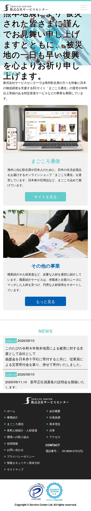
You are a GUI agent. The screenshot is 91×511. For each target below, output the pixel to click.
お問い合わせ (15, 450)
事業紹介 (12, 417)
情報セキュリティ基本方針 (23, 463)
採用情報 (12, 443)
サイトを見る (45, 196)
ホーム (11, 411)
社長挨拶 (54, 417)
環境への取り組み (18, 437)
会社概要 (54, 411)
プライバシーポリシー (20, 456)
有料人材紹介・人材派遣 (22, 430)
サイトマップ (15, 469)
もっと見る (45, 301)
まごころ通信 (15, 424)
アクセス (54, 437)
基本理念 (54, 424)
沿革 (52, 430)
